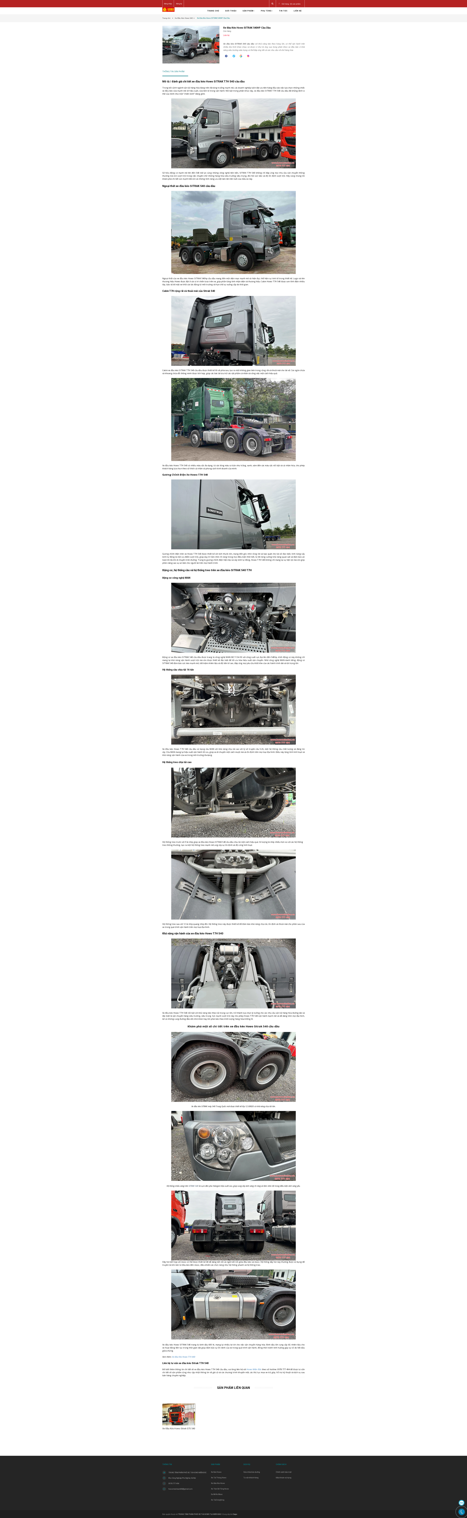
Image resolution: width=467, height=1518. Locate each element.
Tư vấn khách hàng (250, 1478)
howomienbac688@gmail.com (180, 1489)
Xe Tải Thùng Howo (218, 1478)
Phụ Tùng (266, 11)
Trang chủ (213, 11)
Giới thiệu (231, 11)
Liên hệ (298, 11)
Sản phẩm (248, 11)
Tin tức (283, 11)
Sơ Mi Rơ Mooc (217, 1494)
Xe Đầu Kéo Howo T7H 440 (183, 1357)
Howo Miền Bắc (254, 1369)
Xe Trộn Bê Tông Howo (220, 1489)
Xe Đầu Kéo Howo (218, 1483)
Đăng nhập (168, 4)
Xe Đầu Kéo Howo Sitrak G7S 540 (178, 1428)
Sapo (235, 1514)
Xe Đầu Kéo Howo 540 (184, 18)
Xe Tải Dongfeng (217, 1500)
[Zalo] (461, 1503)
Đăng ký (179, 4)
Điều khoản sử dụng (283, 1478)
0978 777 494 (173, 1483)
